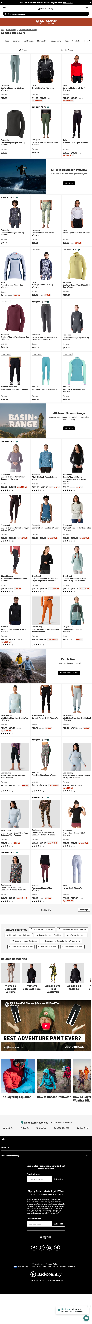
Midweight (41, 40)
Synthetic (76, 40)
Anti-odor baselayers (49, 947)
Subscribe (58, 1179)
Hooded (87, 40)
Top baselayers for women (43, 929)
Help (3, 1139)
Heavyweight (55, 40)
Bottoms (16, 40)
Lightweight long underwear (20, 935)
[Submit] (5, 14)
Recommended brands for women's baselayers (62, 941)
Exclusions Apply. (33, 1201)
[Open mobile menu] (4, 8)
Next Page (84, 909)
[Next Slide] (90, 2)
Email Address (33, 1174)
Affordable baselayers (77, 935)
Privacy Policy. (54, 1213)
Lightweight (28, 40)
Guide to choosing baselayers (26, 941)
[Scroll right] (89, 41)
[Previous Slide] (1, 2)
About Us (5, 1147)
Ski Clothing (11, 29)
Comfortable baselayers (74, 947)
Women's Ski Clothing (28, 29)
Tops (7, 40)
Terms (46, 1213)
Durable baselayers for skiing (50, 935)
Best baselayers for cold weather (73, 929)
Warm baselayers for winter (22, 947)
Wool (66, 40)
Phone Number (34, 1218)
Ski (2, 29)
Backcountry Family (10, 1155)
